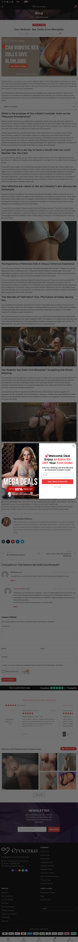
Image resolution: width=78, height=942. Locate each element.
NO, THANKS (57, 487)
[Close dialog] (73, 445)
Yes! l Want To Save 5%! (57, 482)
